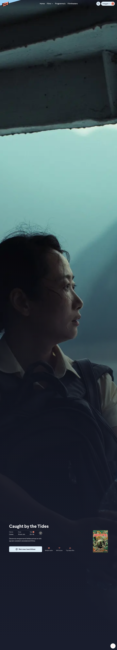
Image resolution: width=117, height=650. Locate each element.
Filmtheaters (73, 4)
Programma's (60, 4)
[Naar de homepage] (5, 4)
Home (42, 4)
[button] (108, 4)
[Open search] (98, 4)
